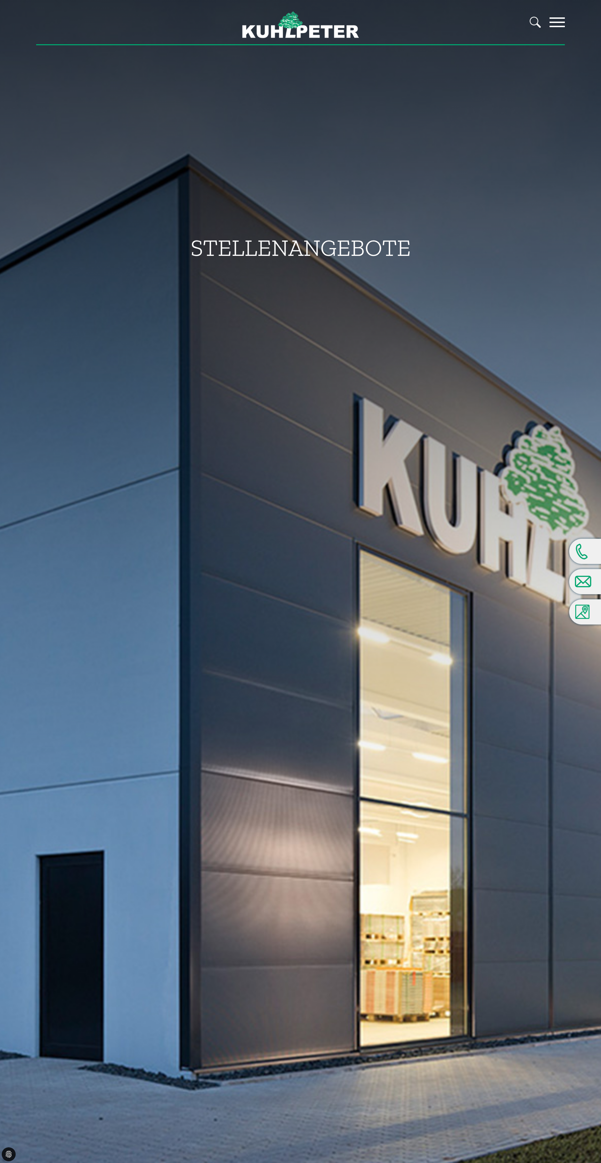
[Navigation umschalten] (557, 22)
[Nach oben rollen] (585, 1133)
